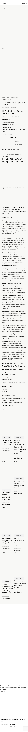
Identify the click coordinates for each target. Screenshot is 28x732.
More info (2, 691)
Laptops (13, 97)
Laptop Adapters (5, 660)
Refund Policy (4, 683)
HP (17, 97)
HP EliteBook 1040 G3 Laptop (12, 149)
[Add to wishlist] (11, 434)
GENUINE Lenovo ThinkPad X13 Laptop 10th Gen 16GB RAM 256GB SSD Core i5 (20, 447)
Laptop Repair (4, 642)
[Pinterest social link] (13, 1)
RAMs (2, 672)
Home (4, 97)
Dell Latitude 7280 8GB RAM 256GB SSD (7, 443)
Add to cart (13, 137)
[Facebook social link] (9, 1)
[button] (6, 437)
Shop (8, 97)
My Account (4, 647)
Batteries (3, 657)
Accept (8, 691)
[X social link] (11, 1)
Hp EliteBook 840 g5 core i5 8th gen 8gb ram (7, 541)
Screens (3, 665)
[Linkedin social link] (15, 1)
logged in (11, 402)
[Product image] (8, 427)
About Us (3, 637)
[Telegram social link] (19, 1)
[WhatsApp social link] (17, 1)
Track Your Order (5, 678)
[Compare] (4, 434)
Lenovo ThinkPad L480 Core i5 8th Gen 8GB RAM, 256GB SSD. (7, 588)
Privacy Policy (4, 681)
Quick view (8, 434)
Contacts (3, 639)
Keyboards (4, 663)
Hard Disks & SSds (6, 675)
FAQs (2, 650)
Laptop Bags (4, 670)
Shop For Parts (5, 645)
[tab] (10, 154)
